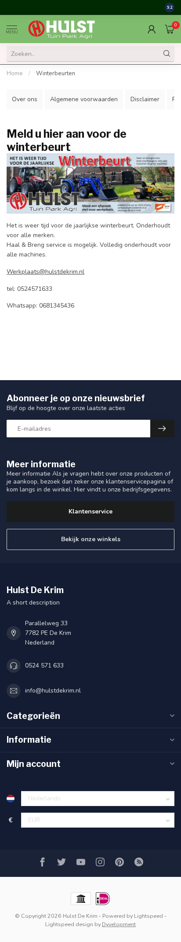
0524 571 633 (44, 665)
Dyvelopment (119, 924)
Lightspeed (148, 916)
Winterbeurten (55, 73)
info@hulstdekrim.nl (53, 690)
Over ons (24, 99)
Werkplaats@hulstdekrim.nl (45, 272)
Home (15, 73)
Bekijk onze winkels (90, 539)
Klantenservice (90, 511)
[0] (169, 29)
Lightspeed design (69, 924)
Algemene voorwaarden (84, 99)
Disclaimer (144, 99)
